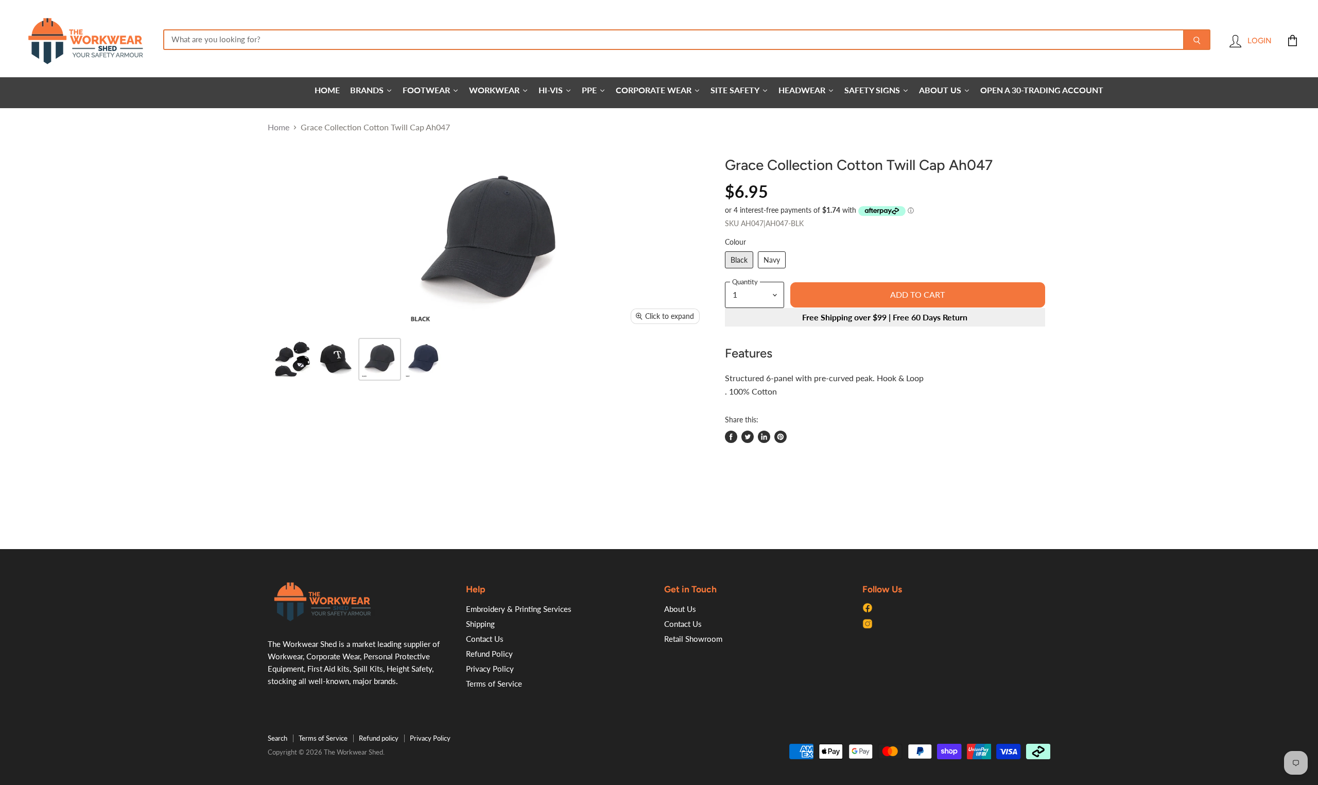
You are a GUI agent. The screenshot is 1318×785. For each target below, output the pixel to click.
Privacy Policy (490, 668)
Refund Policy (489, 653)
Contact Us (485, 638)
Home (278, 127)
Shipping (480, 623)
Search (277, 738)
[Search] (1196, 39)
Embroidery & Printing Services (518, 608)
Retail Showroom (693, 638)
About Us (680, 608)
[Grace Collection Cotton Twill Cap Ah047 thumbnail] (292, 359)
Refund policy (378, 738)
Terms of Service (494, 683)
